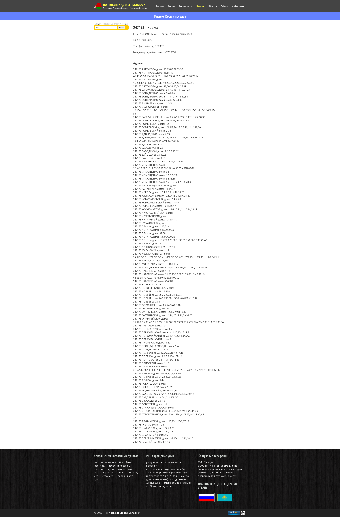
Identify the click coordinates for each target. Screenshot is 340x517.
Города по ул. (185, 6)
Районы (224, 6)
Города (171, 6)
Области (212, 6)
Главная (160, 6)
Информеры (238, 6)
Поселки (200, 6)
